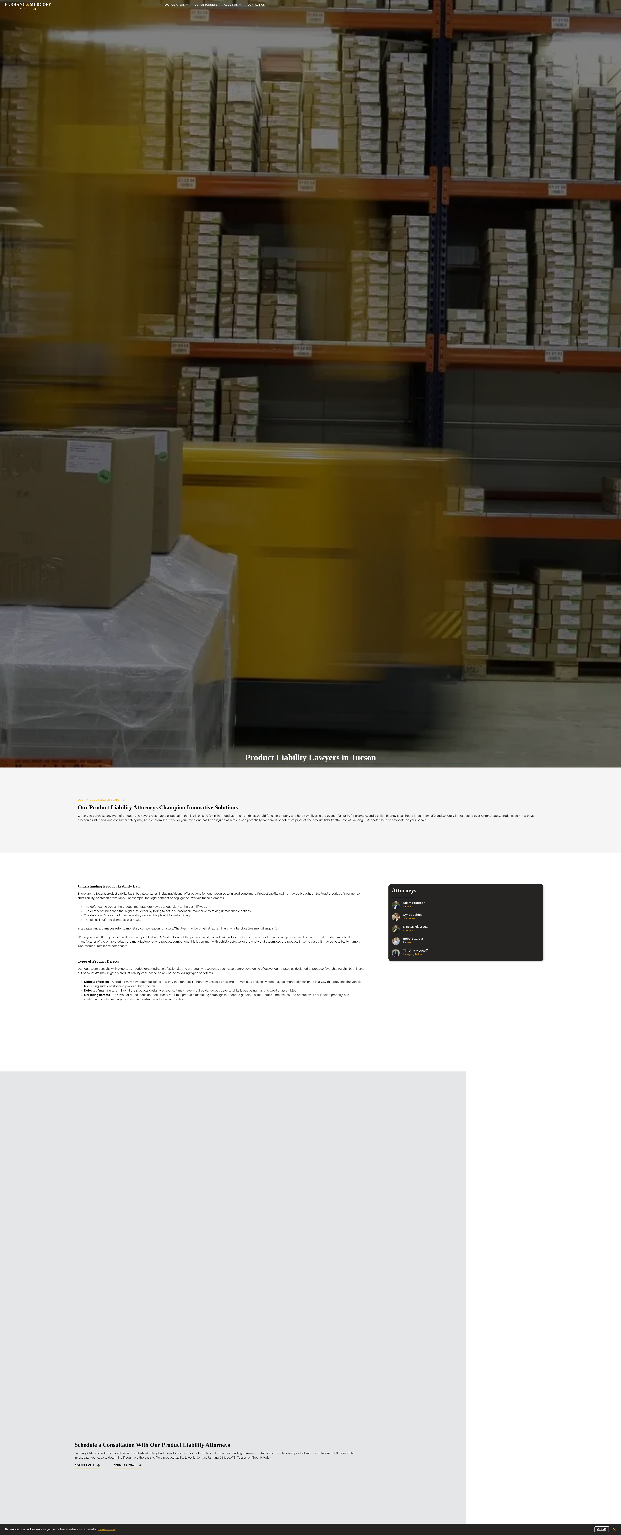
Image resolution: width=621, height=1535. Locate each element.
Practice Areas (173, 4)
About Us (231, 4)
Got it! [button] (601, 1529)
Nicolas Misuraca (415, 926)
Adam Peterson (414, 902)
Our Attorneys (206, 4)
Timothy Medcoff (415, 950)
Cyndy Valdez (412, 914)
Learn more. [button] (106, 1529)
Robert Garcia (413, 938)
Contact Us (256, 4)
